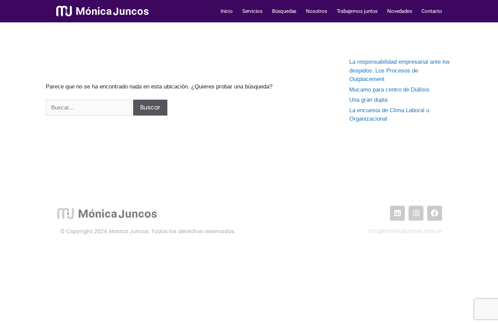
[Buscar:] (89, 107)
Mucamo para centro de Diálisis (389, 89)
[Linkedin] (397, 213)
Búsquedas (284, 11)
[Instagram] (416, 213)
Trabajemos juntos (357, 11)
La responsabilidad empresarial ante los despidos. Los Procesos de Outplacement (399, 70)
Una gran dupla (368, 100)
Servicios (252, 11)
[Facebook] (434, 213)
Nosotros (316, 11)
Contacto (431, 11)
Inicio (227, 11)
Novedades (399, 11)
